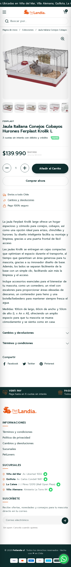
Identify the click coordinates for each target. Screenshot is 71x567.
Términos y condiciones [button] (18, 343)
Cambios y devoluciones (21, 200)
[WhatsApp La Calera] (58, 484)
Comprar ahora (35, 181)
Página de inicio (10, 29)
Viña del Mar (13, 474)
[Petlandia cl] (34, 12)
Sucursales (9, 449)
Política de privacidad (16, 438)
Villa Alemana (14, 489)
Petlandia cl (19, 550)
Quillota (10, 479)
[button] (65, 12)
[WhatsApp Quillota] (45, 479)
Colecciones (28, 29)
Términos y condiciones (17, 432)
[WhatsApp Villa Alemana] (51, 490)
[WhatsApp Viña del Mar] (45, 474)
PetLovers (8, 454)
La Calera (11, 484)
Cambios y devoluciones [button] (18, 333)
